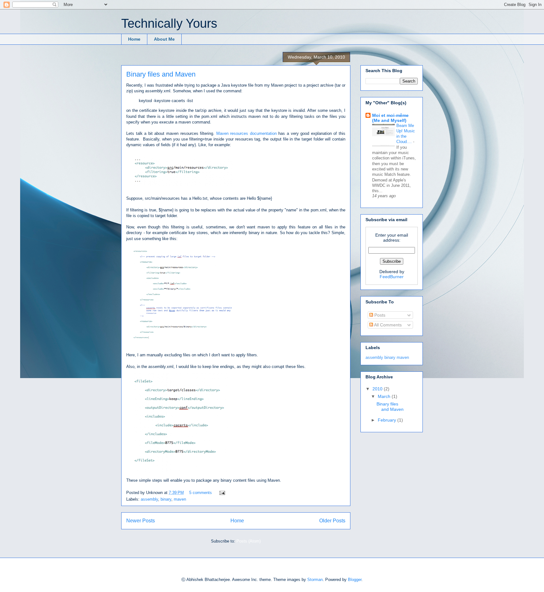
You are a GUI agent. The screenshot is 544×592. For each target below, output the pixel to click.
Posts (379, 315)
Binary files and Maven (161, 74)
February (387, 419)
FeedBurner (392, 276)
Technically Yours (169, 23)
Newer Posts (140, 520)
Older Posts (332, 520)
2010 (378, 388)
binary (166, 499)
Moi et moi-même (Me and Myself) (390, 118)
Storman (315, 579)
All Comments (387, 324)
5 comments (200, 492)
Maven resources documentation (246, 133)
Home (134, 39)
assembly (149, 499)
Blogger (354, 579)
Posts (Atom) (248, 541)
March (385, 396)
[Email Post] (221, 492)
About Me (164, 39)
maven (180, 499)
